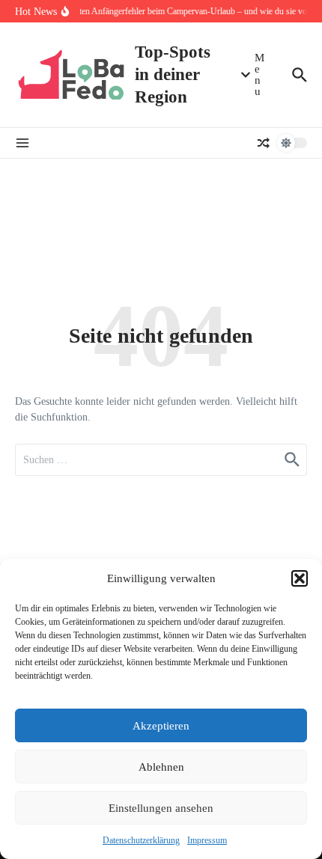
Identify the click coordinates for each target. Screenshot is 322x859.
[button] (299, 578)
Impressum (207, 840)
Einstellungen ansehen (161, 808)
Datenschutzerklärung (141, 840)
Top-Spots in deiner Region (172, 74)
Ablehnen (161, 767)
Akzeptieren (161, 726)
